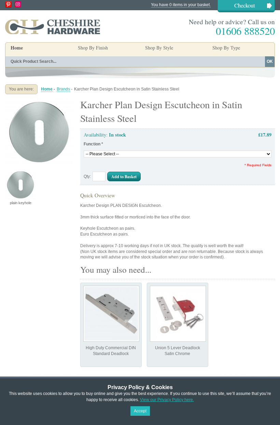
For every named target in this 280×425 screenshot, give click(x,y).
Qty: (87, 176)
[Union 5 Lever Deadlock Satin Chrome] (178, 314)
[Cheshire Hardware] (52, 26)
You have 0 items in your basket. (181, 4)
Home (17, 47)
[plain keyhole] (39, 100)
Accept (140, 411)
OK (270, 61)
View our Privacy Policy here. (167, 399)
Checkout (244, 5)
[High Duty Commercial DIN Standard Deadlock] (111, 314)
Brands (63, 89)
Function (93, 144)
